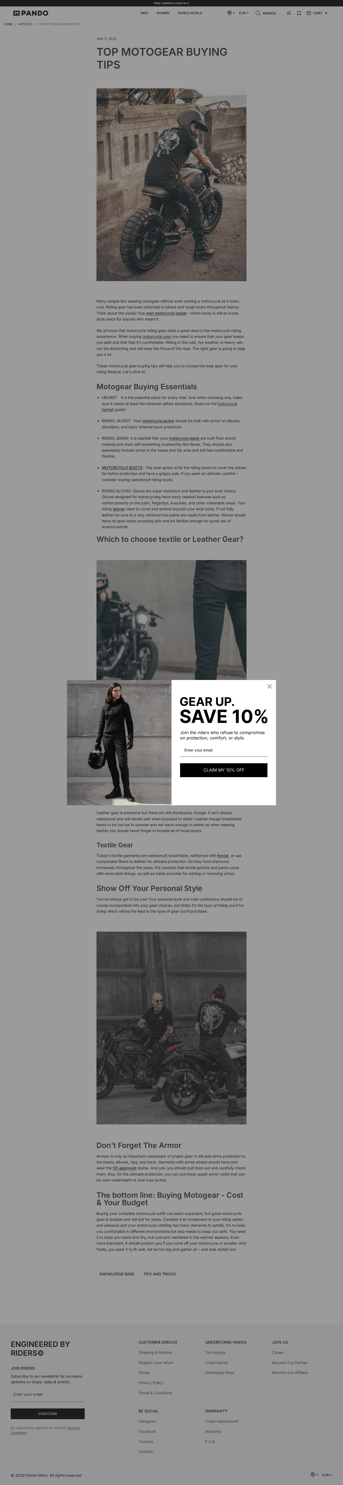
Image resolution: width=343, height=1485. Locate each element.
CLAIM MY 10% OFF (223, 770)
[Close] (269, 686)
